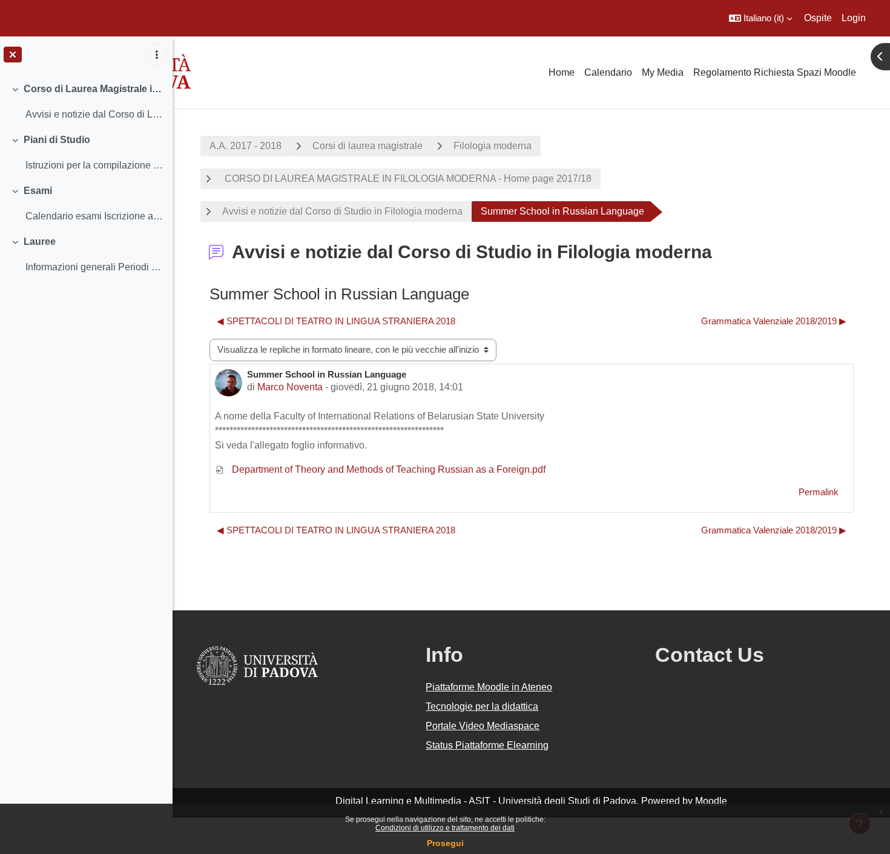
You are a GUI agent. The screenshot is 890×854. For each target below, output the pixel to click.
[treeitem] (86, 101)
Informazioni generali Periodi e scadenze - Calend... (94, 267)
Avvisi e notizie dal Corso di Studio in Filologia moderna (342, 211)
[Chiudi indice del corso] (12, 54)
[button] (760, 18)
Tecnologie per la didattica (482, 706)
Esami (38, 190)
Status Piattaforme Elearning (487, 745)
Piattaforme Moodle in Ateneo (489, 687)
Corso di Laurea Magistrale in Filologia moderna (93, 89)
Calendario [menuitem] (608, 72)
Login (854, 18)
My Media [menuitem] (663, 72)
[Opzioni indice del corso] (157, 54)
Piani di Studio (57, 140)
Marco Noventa (290, 387)
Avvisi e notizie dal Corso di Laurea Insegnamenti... (94, 114)
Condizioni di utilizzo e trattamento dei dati (445, 828)
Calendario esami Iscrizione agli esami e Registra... (94, 216)
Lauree (40, 241)
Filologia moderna (492, 146)
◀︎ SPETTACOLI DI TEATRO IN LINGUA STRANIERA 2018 (336, 321)
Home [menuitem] (562, 72)
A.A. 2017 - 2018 (245, 146)
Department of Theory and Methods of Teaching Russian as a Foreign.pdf (387, 469)
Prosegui (445, 843)
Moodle (711, 801)
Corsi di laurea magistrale (367, 146)
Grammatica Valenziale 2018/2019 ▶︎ (773, 321)
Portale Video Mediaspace (482, 726)
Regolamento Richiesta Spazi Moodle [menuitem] (774, 72)
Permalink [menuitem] (819, 492)
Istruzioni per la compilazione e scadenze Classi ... (94, 165)
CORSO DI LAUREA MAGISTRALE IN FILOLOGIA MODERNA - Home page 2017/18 (407, 178)
